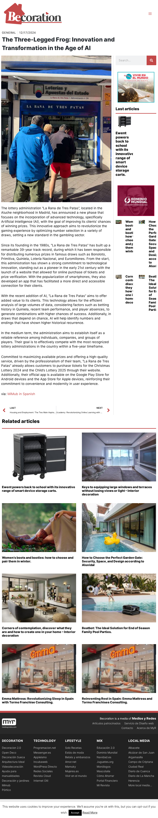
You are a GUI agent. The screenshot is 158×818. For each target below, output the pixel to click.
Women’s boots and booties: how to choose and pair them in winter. (132, 236)
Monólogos (103, 766)
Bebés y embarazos (77, 757)
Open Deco (9, 752)
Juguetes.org (105, 761)
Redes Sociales (43, 771)
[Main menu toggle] (150, 14)
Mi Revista (103, 785)
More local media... (140, 785)
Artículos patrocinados (106, 723)
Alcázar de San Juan (141, 752)
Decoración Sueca (13, 757)
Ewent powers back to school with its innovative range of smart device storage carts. (125, 154)
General (9, 32)
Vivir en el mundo (76, 775)
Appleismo (40, 757)
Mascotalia (103, 771)
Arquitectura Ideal (13, 761)
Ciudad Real (136, 766)
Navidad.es (104, 757)
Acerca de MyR (146, 728)
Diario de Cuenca (139, 771)
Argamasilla (135, 757)
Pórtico (6, 789)
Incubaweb (41, 761)
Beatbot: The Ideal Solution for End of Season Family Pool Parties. (116, 630)
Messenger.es (42, 752)
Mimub (6, 785)
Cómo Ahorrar (105, 775)
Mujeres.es (72, 771)
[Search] (151, 60)
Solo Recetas (73, 747)
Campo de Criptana (140, 761)
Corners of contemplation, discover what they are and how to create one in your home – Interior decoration (39, 631)
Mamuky (70, 766)
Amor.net (70, 761)
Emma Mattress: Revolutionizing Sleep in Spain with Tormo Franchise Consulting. (38, 700)
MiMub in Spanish (21, 394)
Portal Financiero (107, 780)
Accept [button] (75, 812)
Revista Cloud (42, 775)
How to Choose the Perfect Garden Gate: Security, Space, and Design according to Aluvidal (113, 561)
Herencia (134, 780)
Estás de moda (74, 752)
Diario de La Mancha (141, 775)
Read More (89, 812)
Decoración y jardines (15, 780)
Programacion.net (45, 747)
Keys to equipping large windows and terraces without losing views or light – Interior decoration (117, 490)
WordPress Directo (45, 766)
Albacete (134, 747)
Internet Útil (41, 780)
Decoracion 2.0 (11, 747)
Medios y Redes (144, 718)
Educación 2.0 (106, 747)
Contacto (127, 728)
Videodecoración (12, 766)
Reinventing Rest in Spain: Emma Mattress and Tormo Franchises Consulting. (117, 700)
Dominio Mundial (107, 752)
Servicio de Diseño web (139, 723)
